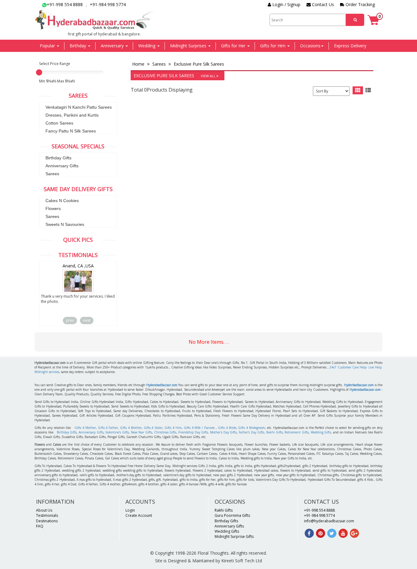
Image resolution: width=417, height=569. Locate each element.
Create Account (138, 515)
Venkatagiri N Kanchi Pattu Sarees (78, 107)
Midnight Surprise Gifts (234, 536)
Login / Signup (285, 4)
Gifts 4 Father (108, 428)
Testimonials (47, 515)
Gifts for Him (273, 46)
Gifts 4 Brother (131, 428)
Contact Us (322, 4)
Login (130, 510)
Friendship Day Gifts (193, 432)
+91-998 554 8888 (65, 4)
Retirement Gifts (297, 432)
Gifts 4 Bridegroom (251, 428)
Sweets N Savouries (64, 224)
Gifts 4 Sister (153, 428)
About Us (44, 510)
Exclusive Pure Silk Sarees (198, 64)
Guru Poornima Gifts (232, 515)
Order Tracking (359, 4)
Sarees (52, 173)
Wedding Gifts (321, 432)
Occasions (310, 46)
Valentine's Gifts (117, 432)
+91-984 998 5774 (108, 4)
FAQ (39, 526)
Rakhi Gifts (274, 432)
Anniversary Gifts (61, 165)
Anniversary (113, 46)
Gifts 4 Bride (227, 428)
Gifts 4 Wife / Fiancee (199, 428)
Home (139, 64)
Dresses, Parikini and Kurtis (72, 115)
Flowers (53, 208)
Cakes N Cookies (62, 200)
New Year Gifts (141, 432)
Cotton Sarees (59, 123)
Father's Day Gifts (251, 432)
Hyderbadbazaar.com (359, 385)
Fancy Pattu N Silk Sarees (70, 131)
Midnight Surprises (189, 46)
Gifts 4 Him (173, 428)
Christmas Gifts (165, 432)
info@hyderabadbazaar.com (329, 521)
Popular (48, 46)
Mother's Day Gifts (223, 432)
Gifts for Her (234, 46)
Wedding (147, 46)
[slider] (39, 72)
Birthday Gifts (58, 157)
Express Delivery (350, 46)
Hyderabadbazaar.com (161, 385)
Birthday (78, 46)
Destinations (47, 521)
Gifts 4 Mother (85, 428)
